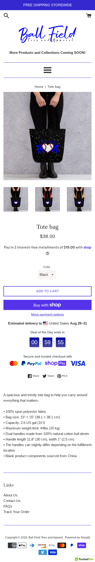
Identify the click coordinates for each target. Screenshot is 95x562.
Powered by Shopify (77, 537)
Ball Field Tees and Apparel (46, 537)
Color (46, 267)
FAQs (7, 506)
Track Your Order (16, 512)
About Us (10, 495)
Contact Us (12, 501)
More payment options (47, 314)
